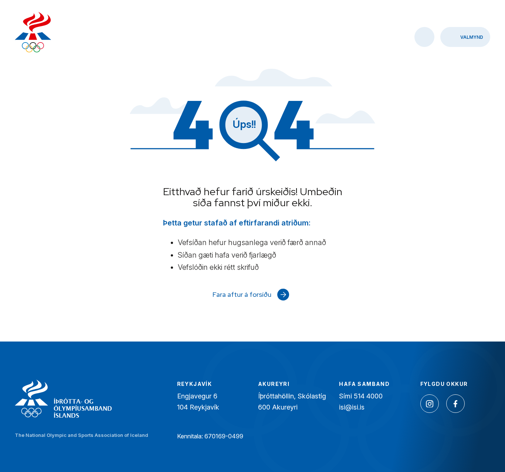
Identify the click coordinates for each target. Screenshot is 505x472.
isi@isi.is (352, 407)
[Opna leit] (424, 37)
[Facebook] (455, 403)
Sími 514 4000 (361, 396)
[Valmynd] (465, 37)
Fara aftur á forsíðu (242, 294)
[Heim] (33, 33)
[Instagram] (429, 403)
